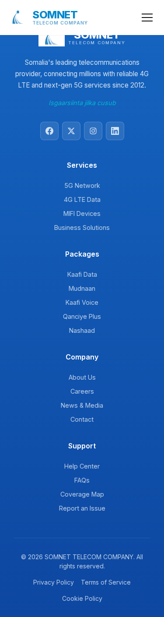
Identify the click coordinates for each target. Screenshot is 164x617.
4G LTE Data (82, 199)
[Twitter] (71, 131)
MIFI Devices (82, 213)
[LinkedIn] (115, 131)
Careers (82, 391)
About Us (82, 377)
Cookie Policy (82, 598)
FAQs (82, 480)
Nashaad (82, 330)
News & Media (82, 405)
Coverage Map (82, 494)
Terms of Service (106, 582)
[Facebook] (49, 131)
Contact (82, 419)
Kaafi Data (82, 274)
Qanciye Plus (82, 316)
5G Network (82, 185)
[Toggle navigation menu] (147, 17)
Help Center (82, 466)
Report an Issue (82, 508)
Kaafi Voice (82, 302)
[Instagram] (93, 131)
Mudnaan (82, 288)
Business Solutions (82, 227)
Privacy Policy (53, 582)
